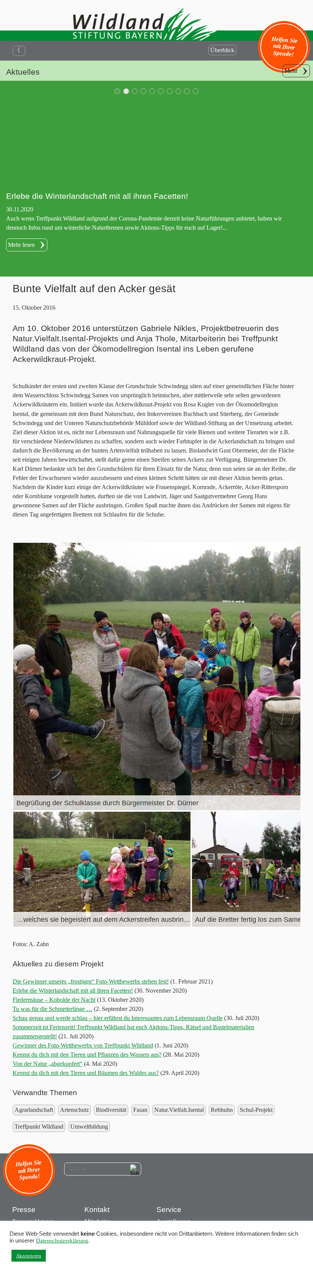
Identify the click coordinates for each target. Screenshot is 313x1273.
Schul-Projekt (256, 1110)
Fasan (140, 1110)
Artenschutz (74, 1110)
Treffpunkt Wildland (39, 1126)
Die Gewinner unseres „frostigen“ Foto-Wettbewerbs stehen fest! (91, 981)
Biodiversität (111, 1110)
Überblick (222, 50)
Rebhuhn (222, 1110)
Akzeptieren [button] (28, 1256)
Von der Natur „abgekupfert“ (47, 1063)
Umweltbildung (89, 1126)
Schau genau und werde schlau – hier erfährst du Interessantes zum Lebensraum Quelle (118, 1018)
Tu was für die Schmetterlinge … (52, 1009)
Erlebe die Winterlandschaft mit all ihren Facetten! (73, 990)
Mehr (290, 70)
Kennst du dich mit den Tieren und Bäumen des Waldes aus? (86, 1073)
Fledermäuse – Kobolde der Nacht (54, 999)
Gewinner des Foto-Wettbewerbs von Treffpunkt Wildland (83, 1045)
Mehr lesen (21, 244)
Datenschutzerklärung (62, 1241)
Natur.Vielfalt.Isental (179, 1110)
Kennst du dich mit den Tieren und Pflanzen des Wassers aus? (87, 1054)
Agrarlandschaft (34, 1110)
